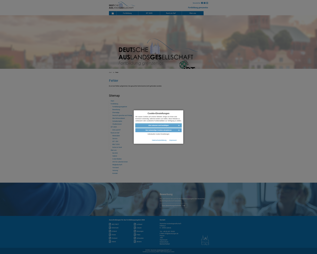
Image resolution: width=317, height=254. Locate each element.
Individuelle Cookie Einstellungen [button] (158, 134)
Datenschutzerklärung (159, 140)
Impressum (173, 140)
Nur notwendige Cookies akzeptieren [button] (159, 130)
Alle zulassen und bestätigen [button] (158, 125)
